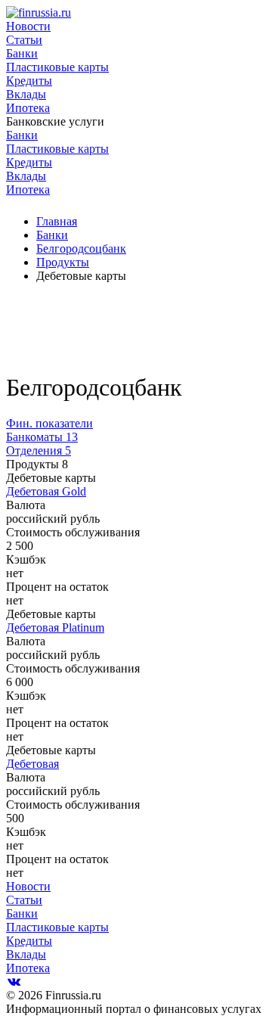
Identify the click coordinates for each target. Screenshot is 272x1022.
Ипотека (28, 107)
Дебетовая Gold (46, 491)
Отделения (38, 450)
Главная (56, 221)
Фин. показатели (49, 423)
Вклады (26, 94)
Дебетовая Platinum (55, 627)
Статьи (24, 39)
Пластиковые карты (57, 67)
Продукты (62, 262)
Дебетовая (32, 763)
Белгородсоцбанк (81, 248)
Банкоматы (42, 436)
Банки (22, 53)
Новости (28, 26)
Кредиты (29, 80)
